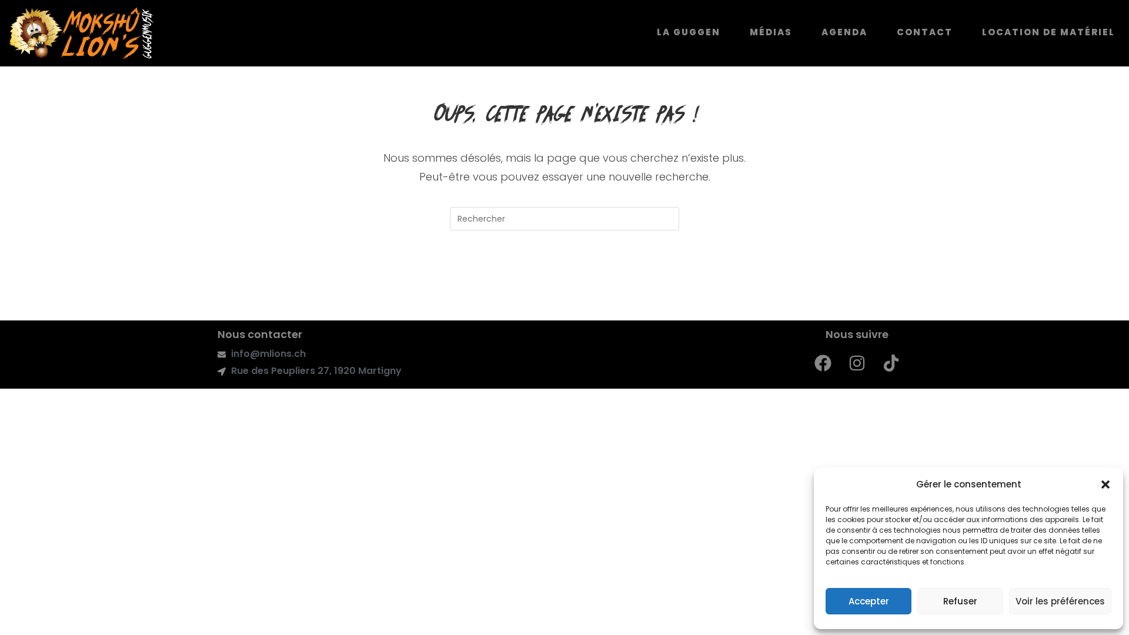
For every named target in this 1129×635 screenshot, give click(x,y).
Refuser (960, 601)
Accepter (869, 601)
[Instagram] (857, 363)
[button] (1105, 484)
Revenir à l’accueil (564, 278)
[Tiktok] (891, 363)
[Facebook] (823, 363)
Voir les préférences (1060, 601)
